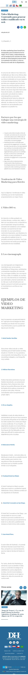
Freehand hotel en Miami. (11, 476)
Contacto (20, 653)
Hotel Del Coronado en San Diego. (14, 503)
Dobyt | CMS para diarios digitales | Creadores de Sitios (16, 672)
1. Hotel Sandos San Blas (9, 338)
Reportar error (9, 653)
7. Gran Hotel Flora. (7, 534)
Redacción (7, 650)
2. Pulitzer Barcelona (8, 369)
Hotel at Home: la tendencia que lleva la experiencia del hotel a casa (13, 612)
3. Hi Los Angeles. (7, 405)
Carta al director (18, 650)
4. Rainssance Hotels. (8, 444)
